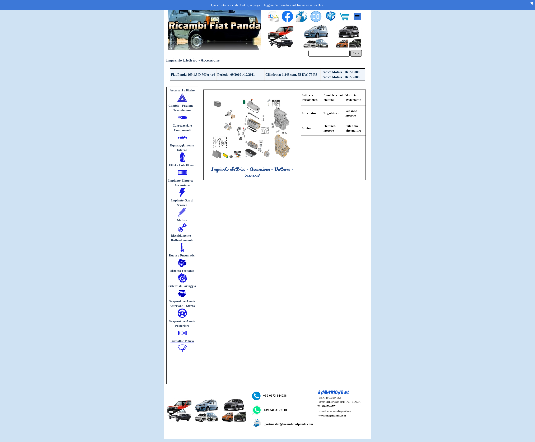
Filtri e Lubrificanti (182, 165)
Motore (182, 220)
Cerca (356, 53)
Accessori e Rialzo (182, 90)
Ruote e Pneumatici (182, 255)
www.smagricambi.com (332, 415)
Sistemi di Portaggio (182, 286)
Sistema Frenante (182, 270)
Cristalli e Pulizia (182, 341)
